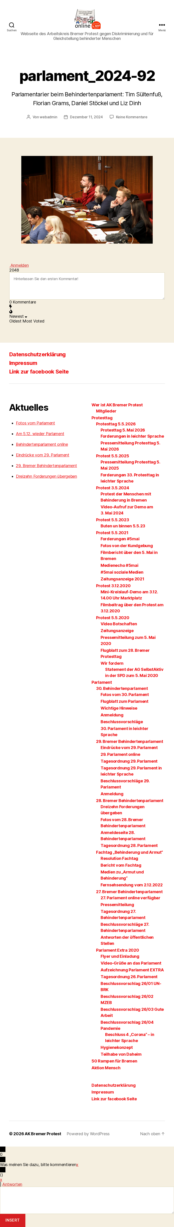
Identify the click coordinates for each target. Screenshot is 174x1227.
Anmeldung (112, 715)
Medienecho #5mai (119, 565)
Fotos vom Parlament (35, 423)
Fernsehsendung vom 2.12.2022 (131, 885)
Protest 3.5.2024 (112, 487)
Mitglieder (106, 411)
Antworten (12, 1184)
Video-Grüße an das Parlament (131, 963)
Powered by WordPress (88, 1133)
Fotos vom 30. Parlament (125, 694)
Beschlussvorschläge (122, 721)
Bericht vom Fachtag (121, 865)
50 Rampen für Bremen (114, 1061)
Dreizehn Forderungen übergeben (46, 476)
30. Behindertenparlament (122, 688)
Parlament (102, 682)
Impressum (23, 363)
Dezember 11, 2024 (86, 117)
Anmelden (19, 265)
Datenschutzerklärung (37, 354)
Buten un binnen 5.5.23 (123, 526)
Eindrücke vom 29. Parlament (42, 455)
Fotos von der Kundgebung (127, 545)
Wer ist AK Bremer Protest (117, 405)
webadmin (48, 117)
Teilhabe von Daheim (121, 1054)
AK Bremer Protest (43, 1133)
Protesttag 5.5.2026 (116, 424)
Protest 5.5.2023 (112, 519)
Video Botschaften (119, 623)
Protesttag (102, 417)
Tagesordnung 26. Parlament (129, 976)
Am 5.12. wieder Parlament (40, 433)
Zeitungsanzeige (117, 630)
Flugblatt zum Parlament (124, 701)
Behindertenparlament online (42, 444)
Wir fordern (112, 663)
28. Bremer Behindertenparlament (129, 800)
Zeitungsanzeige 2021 (122, 579)
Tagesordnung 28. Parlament (129, 845)
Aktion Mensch (106, 1067)
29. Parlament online (120, 754)
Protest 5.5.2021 (112, 532)
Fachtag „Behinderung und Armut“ (129, 852)
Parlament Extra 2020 (117, 950)
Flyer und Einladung (120, 956)
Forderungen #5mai (120, 538)
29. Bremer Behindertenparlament (46, 465)
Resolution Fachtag (119, 858)
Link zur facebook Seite (39, 371)
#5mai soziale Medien (122, 572)
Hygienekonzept (117, 1047)
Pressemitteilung (117, 904)
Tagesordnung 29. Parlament (129, 761)
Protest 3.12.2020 (113, 585)
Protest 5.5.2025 (112, 455)
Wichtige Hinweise (119, 708)
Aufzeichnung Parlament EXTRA (132, 970)
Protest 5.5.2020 (112, 617)
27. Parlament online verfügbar (130, 897)
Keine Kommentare (131, 117)
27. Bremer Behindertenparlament (129, 891)
